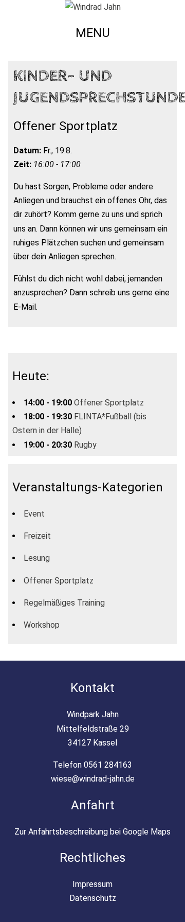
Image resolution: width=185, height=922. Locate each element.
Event (34, 514)
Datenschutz (92, 898)
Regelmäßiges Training (64, 603)
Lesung (37, 558)
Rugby (85, 445)
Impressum (92, 884)
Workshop (42, 625)
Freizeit (37, 536)
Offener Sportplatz (109, 402)
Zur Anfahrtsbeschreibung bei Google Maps (92, 832)
